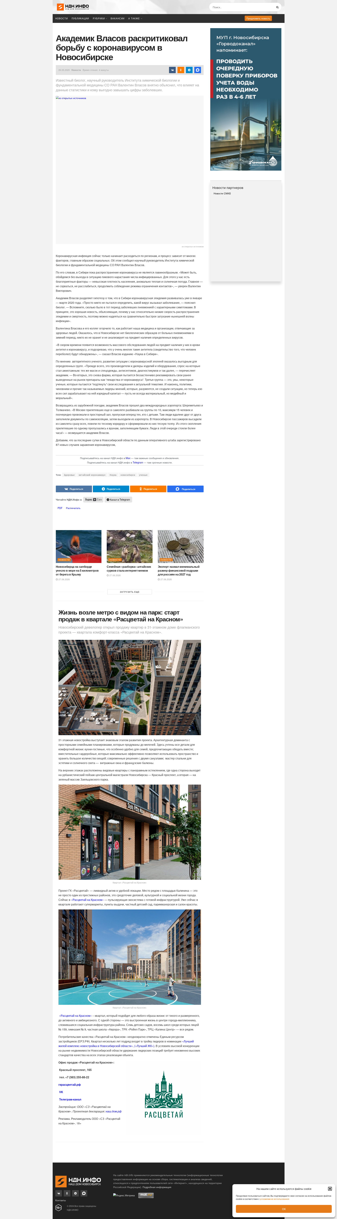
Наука (113, 474)
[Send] (185, 489)
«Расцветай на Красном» (87, 900)
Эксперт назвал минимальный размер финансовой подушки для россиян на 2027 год (179, 571)
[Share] (74, 489)
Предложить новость (258, 18)
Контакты (60, 1200)
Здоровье (69, 474)
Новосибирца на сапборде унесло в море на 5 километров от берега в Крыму (77, 571)
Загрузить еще (130, 591)
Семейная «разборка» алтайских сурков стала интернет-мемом (129, 568)
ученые (143, 474)
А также (134, 18)
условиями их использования (274, 1198)
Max (128, 458)
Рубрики (99, 18)
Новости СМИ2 (222, 193)
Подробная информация (157, 1187)
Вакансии (117, 18)
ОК (284, 1209)
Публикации (80, 18)
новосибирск (128, 474)
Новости (61, 18)
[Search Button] (278, 7)
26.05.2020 (64, 70)
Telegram (138, 462)
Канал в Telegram (119, 499)
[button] (330, 1189)
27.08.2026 (64, 579)
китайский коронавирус (92, 474)
